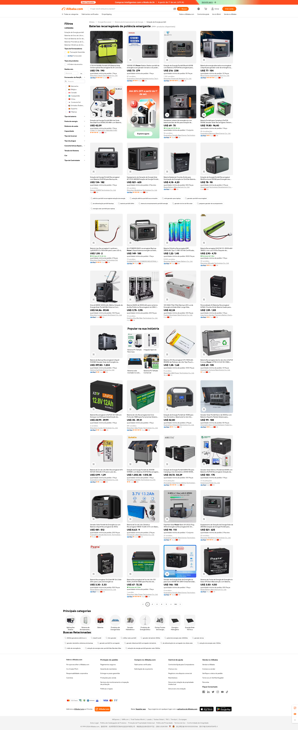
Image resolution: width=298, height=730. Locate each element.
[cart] (206, 9)
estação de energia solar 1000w (210, 643)
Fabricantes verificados (142, 664)
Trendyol (174, 719)
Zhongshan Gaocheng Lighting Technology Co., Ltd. (180, 483)
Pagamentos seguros (108, 664)
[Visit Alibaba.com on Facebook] (203, 691)
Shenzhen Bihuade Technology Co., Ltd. (214, 263)
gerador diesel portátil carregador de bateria (141, 643)
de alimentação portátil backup (103, 203)
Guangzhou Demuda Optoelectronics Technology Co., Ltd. (143, 78)
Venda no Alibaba (208, 664)
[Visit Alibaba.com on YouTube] (222, 691)
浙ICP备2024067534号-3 (208, 726)
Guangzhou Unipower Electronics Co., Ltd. (179, 425)
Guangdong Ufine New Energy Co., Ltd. (104, 480)
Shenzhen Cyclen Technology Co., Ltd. (104, 428)
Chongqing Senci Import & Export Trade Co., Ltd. (216, 425)
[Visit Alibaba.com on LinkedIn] (208, 691)
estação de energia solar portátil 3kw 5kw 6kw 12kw (104, 648)
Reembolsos (172, 678)
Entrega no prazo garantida (110, 673)
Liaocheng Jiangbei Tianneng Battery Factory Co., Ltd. (216, 315)
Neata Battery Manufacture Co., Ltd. (177, 187)
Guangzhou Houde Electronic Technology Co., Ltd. (106, 535)
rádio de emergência (74, 648)
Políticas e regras (106, 689)
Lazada (149, 719)
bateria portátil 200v (127, 203)
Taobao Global (159, 719)
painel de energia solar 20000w (177, 638)
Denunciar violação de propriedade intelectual (181, 683)
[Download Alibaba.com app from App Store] (207, 709)
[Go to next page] (180, 604)
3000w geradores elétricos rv (76, 638)
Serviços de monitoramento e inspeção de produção (114, 683)
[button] (174, 8)
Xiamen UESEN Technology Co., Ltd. (103, 190)
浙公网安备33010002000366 (187, 726)
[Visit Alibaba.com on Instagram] (217, 691)
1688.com (125, 719)
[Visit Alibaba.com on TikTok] (227, 691)
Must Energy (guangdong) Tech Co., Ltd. (214, 75)
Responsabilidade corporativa (77, 673)
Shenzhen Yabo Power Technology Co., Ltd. (142, 428)
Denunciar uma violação (177, 689)
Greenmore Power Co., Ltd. (210, 483)
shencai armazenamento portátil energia (154, 203)
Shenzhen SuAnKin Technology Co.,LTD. (141, 480)
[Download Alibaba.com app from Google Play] (224, 709)
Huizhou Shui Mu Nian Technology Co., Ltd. (142, 318)
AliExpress (116, 719)
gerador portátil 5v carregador (110, 643)
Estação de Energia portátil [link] (156, 22)
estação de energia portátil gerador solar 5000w (144, 648)
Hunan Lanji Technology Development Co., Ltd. (216, 187)
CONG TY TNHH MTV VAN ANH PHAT (103, 130)
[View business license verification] (170, 726)
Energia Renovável (104, 22)
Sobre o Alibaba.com (74, 660)
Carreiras (69, 678)
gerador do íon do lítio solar (184, 203)
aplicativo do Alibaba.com (187, 709)
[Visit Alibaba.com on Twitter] (213, 691)
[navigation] (74, 313)
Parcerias (205, 682)
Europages (183, 719)
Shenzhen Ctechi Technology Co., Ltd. (104, 75)
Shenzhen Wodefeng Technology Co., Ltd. (142, 190)
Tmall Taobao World (138, 719)
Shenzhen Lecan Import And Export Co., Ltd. (106, 315)
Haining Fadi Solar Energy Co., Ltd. (102, 370)
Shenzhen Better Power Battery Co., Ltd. (178, 261)
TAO (167, 719)
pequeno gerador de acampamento (211, 203)
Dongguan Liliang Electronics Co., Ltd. (140, 535)
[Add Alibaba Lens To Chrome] (102, 709)
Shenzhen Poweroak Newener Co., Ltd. (177, 78)
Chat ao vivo (172, 669)
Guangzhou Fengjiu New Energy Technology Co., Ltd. (180, 135)
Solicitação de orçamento (143, 669)
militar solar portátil (129, 638)
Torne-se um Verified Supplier (213, 678)
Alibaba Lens (79, 709)
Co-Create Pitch (72, 669)
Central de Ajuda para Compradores (181, 664)
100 (175, 604)
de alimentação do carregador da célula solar (178, 643)
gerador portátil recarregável (197, 198)
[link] (295, 708)
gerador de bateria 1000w (151, 638)
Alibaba (91, 22)
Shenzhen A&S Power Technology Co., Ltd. (179, 373)
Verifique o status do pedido (212, 673)
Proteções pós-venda (108, 678)
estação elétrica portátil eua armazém (144, 198)
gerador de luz (199, 638)
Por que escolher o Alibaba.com (77, 664)
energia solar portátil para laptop (104, 208)
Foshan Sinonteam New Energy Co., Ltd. (178, 315)
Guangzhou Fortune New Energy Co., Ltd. (215, 370)
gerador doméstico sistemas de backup (80, 643)
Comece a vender (208, 669)
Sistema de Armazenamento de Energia (129, 22)
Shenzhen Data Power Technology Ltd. (104, 260)
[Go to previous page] (143, 604)
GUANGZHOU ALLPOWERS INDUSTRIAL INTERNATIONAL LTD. (143, 261)
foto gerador (112, 638)
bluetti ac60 (97, 638)
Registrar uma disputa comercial (180, 673)
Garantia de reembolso (108, 669)
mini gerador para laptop (172, 198)
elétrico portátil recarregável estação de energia (109, 198)
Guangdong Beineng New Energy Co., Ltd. (215, 133)
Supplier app (141, 709)
